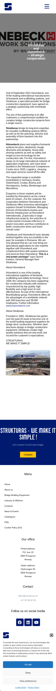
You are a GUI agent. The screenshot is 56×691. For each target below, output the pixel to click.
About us (8, 489)
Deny (28, 672)
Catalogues (9, 517)
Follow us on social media (28, 611)
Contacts (8, 506)
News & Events (11, 511)
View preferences (28, 681)
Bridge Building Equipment (16, 495)
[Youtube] (36, 622)
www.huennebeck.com (18, 305)
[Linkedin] (28, 622)
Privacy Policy (33, 687)
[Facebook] (20, 622)
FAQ (6, 522)
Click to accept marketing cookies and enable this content (28, 363)
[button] (51, 635)
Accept (28, 664)
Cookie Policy (20, 687)
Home (7, 484)
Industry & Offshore (13, 500)
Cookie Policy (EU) (13, 527)
